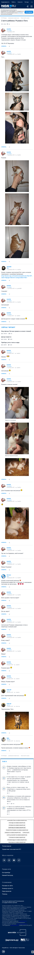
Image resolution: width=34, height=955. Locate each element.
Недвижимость (5, 2)
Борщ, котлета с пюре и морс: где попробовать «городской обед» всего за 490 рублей (18, 789)
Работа (13, 2)
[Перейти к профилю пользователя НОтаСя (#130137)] (3, 576)
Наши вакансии (6, 891)
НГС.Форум (4, 18)
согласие (20, 12)
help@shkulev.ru (15, 925)
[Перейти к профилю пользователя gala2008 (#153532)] (3, 268)
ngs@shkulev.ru (23, 921)
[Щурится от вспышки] (17, 403)
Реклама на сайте (7, 885)
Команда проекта (7, 888)
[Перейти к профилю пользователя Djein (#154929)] (3, 739)
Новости (20, 2)
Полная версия (6, 846)
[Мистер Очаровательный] (17, 438)
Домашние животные (13, 18)
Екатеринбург (6, 872)
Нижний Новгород (7, 875)
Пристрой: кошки (25, 18)
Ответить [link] (3, 46)
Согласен (29, 12)
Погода (27, 2)
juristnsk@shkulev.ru (22, 924)
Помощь (4, 894)
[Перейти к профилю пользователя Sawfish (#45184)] (3, 30)
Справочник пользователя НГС (11, 849)
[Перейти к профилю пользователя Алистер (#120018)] (3, 691)
